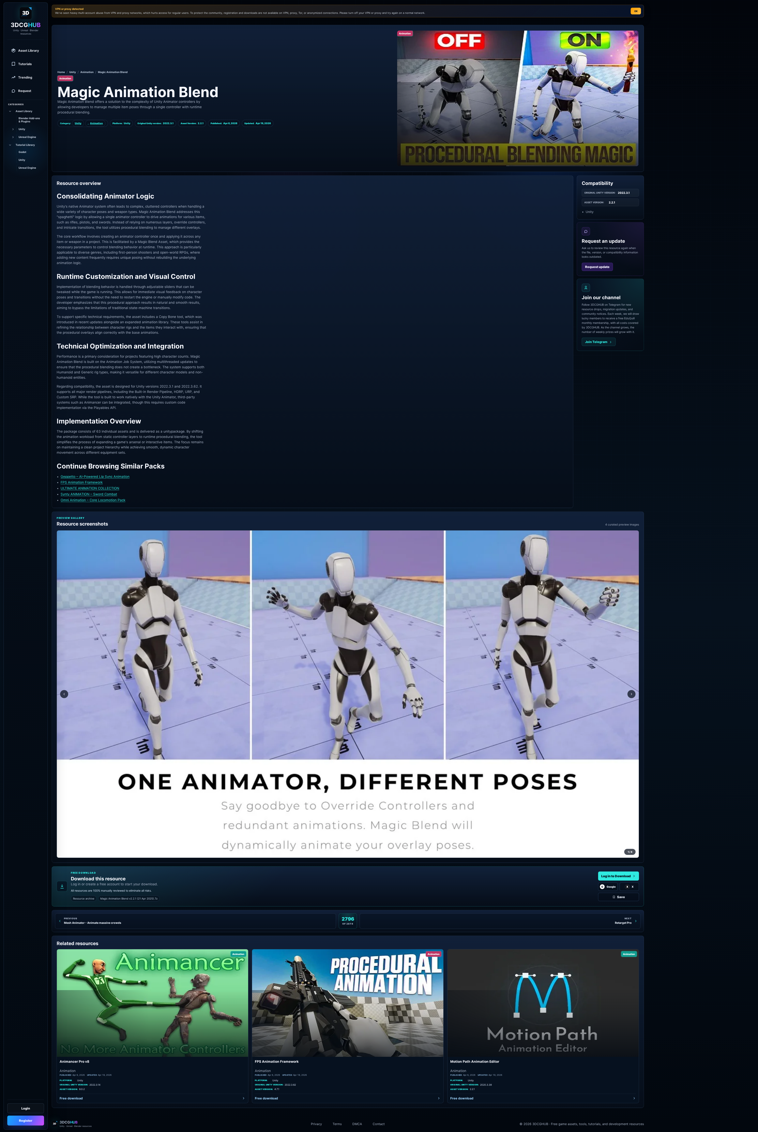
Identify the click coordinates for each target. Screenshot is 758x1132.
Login (25, 1108)
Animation (87, 72)
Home (61, 72)
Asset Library (28, 50)
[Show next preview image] (631, 694)
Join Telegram (596, 342)
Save (621, 897)
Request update (597, 267)
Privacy (316, 1124)
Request (24, 91)
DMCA (357, 1124)
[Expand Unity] (12, 129)
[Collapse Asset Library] (9, 111)
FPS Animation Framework (82, 482)
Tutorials (25, 64)
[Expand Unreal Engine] (12, 137)
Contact (379, 1124)
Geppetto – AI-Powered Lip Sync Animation (95, 477)
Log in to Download (616, 876)
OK (636, 11)
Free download (71, 1098)
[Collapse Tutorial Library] (9, 145)
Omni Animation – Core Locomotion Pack (93, 500)
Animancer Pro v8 (74, 1062)
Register (25, 1121)
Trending (25, 77)
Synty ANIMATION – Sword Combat (89, 494)
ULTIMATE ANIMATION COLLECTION (90, 488)
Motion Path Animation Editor (474, 1062)
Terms (337, 1124)
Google (608, 886)
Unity (72, 72)
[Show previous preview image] (64, 694)
